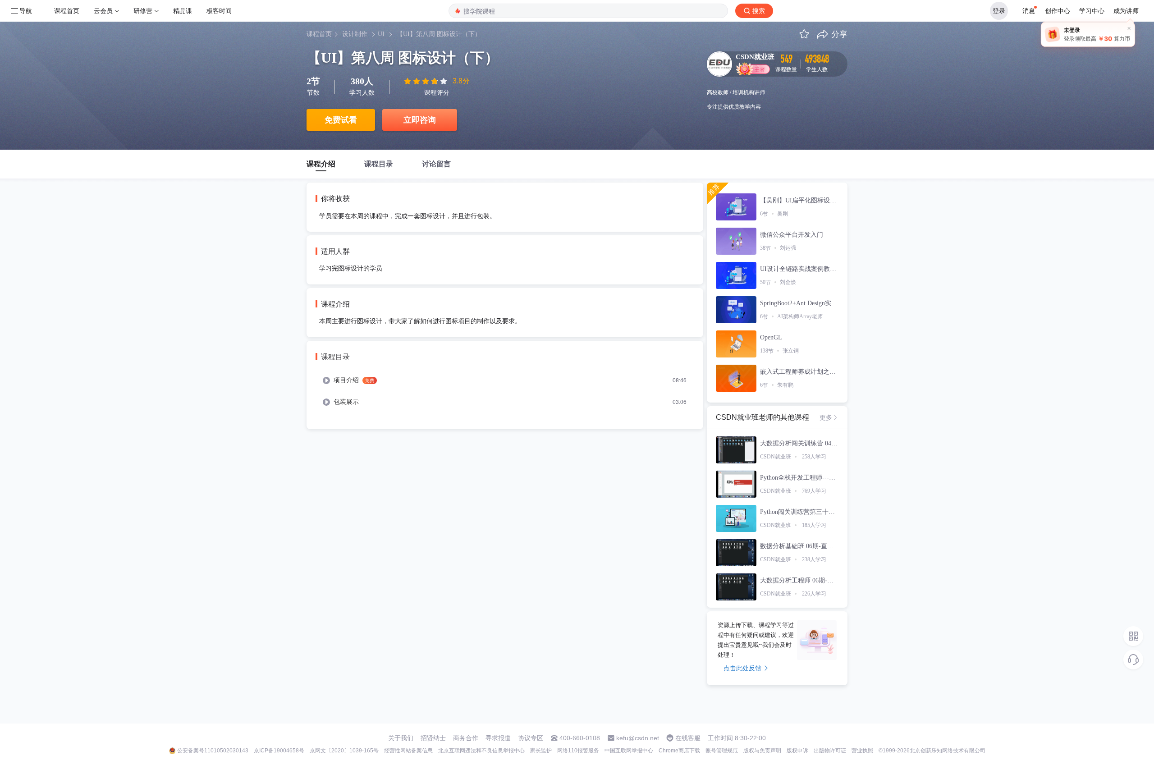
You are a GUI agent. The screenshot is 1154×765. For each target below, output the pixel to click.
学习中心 (1091, 10)
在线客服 (688, 738)
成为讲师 (1126, 10)
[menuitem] (505, 380)
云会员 (103, 10)
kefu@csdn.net (637, 738)
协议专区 (530, 738)
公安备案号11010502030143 (212, 750)
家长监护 (541, 750)
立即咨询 (419, 119)
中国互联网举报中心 (628, 750)
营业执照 (862, 750)
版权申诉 (797, 750)
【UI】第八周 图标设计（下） (439, 34)
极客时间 (219, 10)
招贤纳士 (433, 738)
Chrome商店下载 (679, 750)
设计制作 (354, 34)
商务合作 (465, 738)
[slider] (426, 81)
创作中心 (1057, 10)
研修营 (142, 10)
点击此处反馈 (742, 668)
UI (381, 34)
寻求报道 (498, 738)
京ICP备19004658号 (279, 750)
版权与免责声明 (762, 750)
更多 (826, 417)
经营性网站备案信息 (408, 750)
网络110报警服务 (578, 750)
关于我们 (400, 738)
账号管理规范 (721, 750)
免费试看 (341, 119)
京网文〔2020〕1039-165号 (344, 750)
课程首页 (66, 10)
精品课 (182, 10)
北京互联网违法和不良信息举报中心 (481, 750)
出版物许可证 (830, 750)
